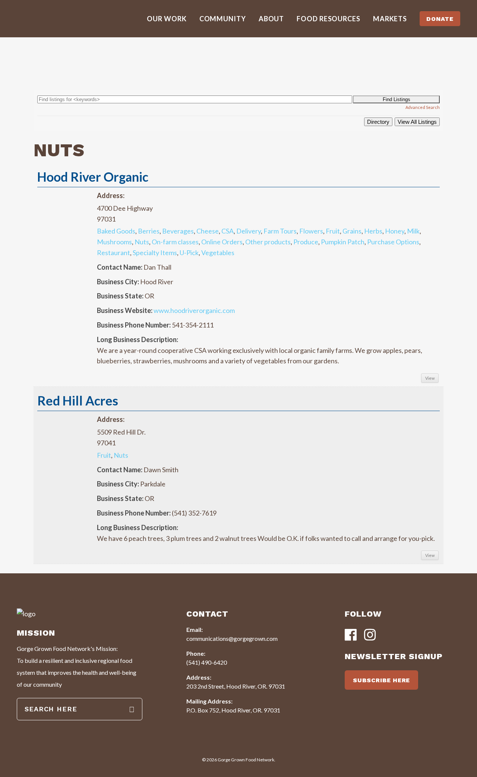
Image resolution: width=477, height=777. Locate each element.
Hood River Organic (92, 176)
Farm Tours (280, 231)
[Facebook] (351, 635)
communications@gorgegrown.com (232, 638)
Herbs (373, 231)
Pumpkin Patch (342, 242)
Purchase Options (393, 242)
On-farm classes (175, 242)
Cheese (207, 231)
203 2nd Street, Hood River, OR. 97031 (235, 686)
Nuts (142, 242)
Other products (268, 242)
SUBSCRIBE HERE (381, 680)
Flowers (311, 231)
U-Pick (189, 252)
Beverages (178, 231)
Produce (305, 242)
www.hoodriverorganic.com (194, 310)
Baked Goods (116, 231)
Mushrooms (114, 242)
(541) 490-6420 (206, 662)
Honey (394, 231)
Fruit (333, 231)
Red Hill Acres (77, 400)
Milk (413, 231)
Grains (351, 231)
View (430, 378)
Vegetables (217, 252)
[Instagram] (370, 635)
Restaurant (113, 252)
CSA (227, 231)
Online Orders (222, 242)
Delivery (248, 231)
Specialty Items (155, 252)
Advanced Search (422, 107)
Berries (148, 231)
